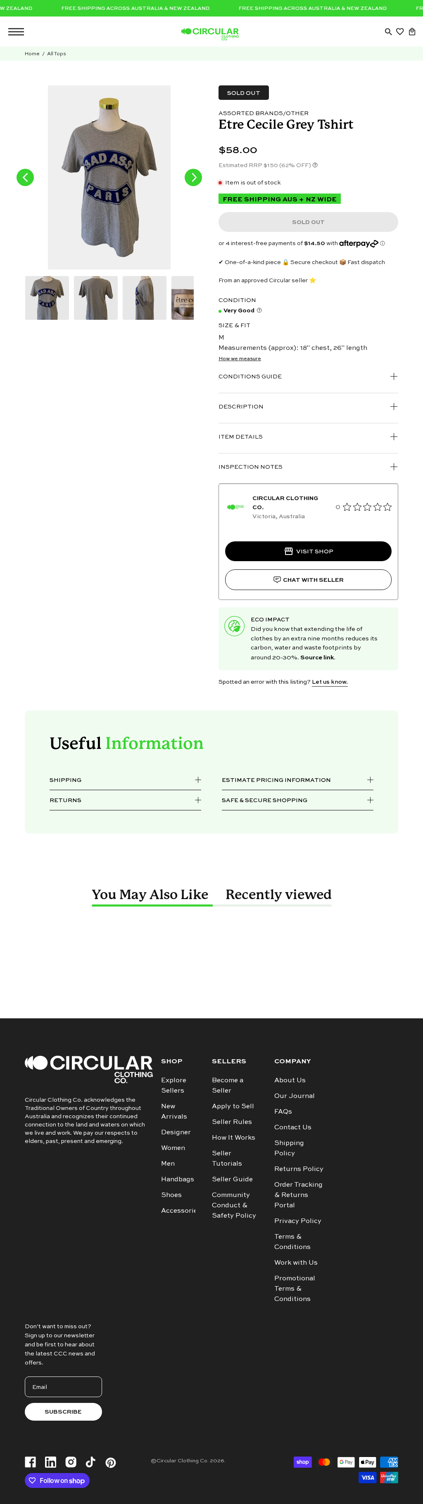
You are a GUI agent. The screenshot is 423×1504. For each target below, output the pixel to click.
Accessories (181, 1210)
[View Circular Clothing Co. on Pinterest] (111, 1463)
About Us (290, 1079)
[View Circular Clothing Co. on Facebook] (30, 1463)
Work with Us (296, 1262)
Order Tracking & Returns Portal (298, 1194)
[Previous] (25, 177)
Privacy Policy (297, 1220)
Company (292, 1061)
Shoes (171, 1194)
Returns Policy (298, 1168)
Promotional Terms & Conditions (294, 1288)
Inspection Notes (251, 466)
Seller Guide (232, 1178)
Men (168, 1163)
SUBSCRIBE (63, 1411)
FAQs (283, 1111)
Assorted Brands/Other (264, 113)
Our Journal (294, 1095)
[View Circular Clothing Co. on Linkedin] (50, 1463)
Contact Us (292, 1126)
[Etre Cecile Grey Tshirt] (47, 298)
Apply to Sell (233, 1105)
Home (32, 53)
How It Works (233, 1137)
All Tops (56, 53)
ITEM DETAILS (241, 436)
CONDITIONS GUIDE (250, 376)
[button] (388, 31)
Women (173, 1147)
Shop (172, 1061)
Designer (176, 1131)
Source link (317, 656)
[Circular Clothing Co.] (210, 34)
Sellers (229, 1061)
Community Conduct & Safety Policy (234, 1205)
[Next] (193, 177)
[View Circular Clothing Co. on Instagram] (70, 1463)
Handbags (177, 1178)
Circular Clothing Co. (183, 1460)
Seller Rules (232, 1121)
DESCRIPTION (241, 406)
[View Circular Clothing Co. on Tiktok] (90, 1463)
